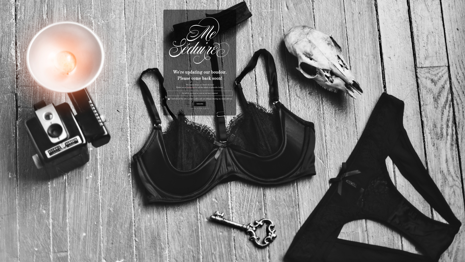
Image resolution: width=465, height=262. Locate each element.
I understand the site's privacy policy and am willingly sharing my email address (201, 99)
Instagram (191, 87)
